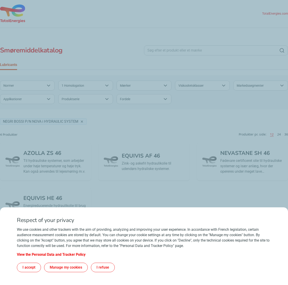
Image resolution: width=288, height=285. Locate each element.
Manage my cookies (66, 267)
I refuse (103, 267)
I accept (28, 267)
